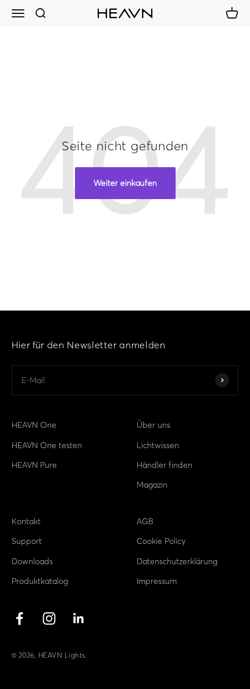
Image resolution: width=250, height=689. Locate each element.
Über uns (153, 425)
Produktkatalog (40, 581)
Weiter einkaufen (125, 183)
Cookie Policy (161, 541)
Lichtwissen (158, 445)
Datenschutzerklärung (177, 561)
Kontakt (26, 521)
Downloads (32, 561)
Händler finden (164, 465)
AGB (145, 521)
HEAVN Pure (34, 465)
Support (27, 541)
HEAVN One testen (47, 445)
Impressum (157, 581)
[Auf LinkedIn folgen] (79, 618)
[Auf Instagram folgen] (49, 618)
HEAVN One (34, 425)
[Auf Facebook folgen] (19, 618)
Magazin (152, 484)
